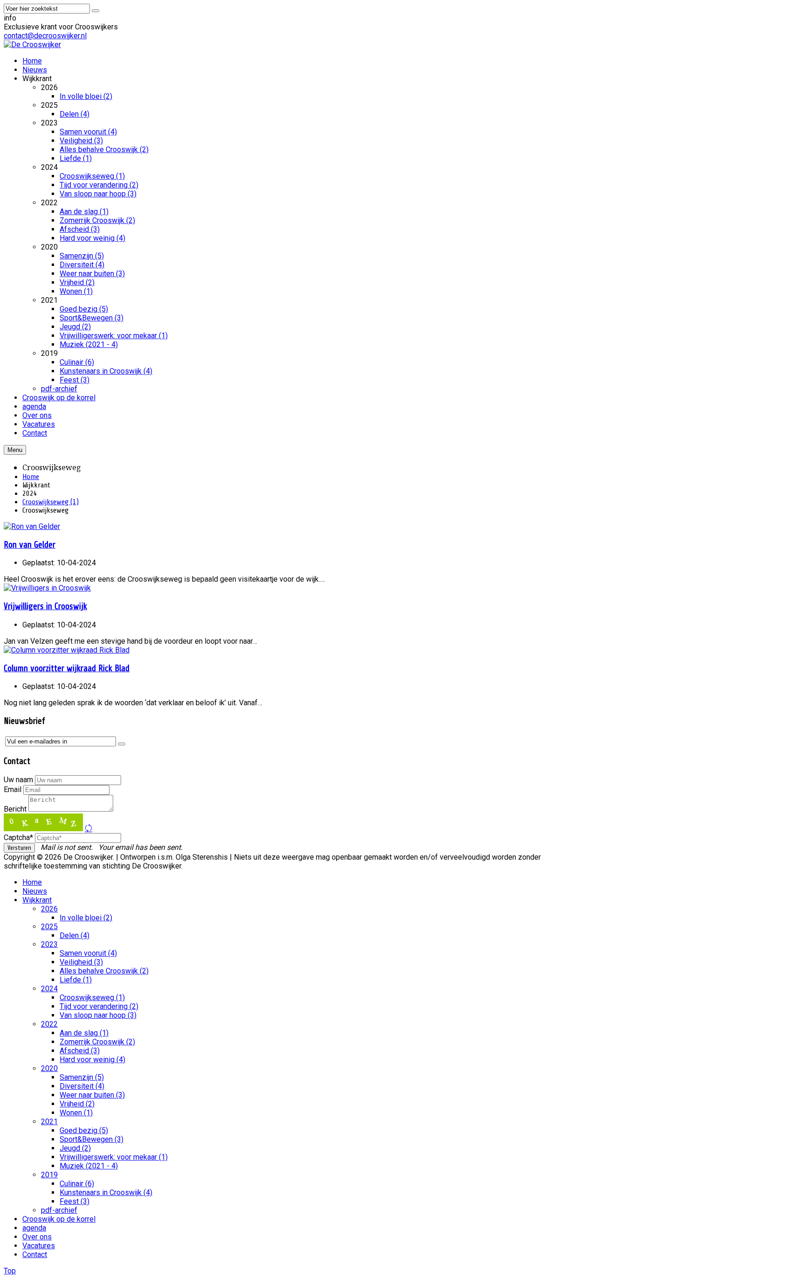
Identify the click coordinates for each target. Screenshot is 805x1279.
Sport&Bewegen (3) (91, 1139)
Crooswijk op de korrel (59, 1219)
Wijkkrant (37, 900)
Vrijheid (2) (77, 1103)
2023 (49, 944)
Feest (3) (74, 1201)
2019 (49, 1174)
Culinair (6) (77, 1183)
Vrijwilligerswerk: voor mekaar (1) (114, 1157)
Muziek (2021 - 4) (89, 1165)
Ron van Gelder (29, 545)
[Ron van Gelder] (32, 526)
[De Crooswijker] (32, 44)
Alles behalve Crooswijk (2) (104, 970)
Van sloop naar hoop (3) (98, 1015)
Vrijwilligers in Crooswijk (45, 606)
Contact (34, 1254)
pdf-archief (59, 1210)
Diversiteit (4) (82, 1086)
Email (12, 789)
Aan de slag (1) (84, 1033)
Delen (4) (74, 935)
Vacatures (38, 1245)
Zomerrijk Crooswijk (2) (97, 1041)
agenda (34, 1227)
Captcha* (18, 837)
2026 (49, 908)
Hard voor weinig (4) (92, 1059)
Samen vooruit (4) (88, 953)
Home (30, 477)
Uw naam (18, 779)
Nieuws (34, 891)
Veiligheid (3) (81, 962)
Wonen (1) (76, 1112)
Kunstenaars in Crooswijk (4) (106, 1192)
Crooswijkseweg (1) (50, 502)
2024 (49, 988)
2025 (49, 926)
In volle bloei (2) (86, 917)
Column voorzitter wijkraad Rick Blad (67, 668)
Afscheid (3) (80, 1050)
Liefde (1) (76, 979)
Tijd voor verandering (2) (99, 1006)
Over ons (37, 1236)
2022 (49, 1024)
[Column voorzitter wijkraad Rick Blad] (67, 650)
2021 (49, 1121)
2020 (49, 1068)
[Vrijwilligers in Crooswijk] (47, 588)
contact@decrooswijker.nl (45, 35)
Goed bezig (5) (84, 1130)
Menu (14, 449)
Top (10, 1270)
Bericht (15, 809)
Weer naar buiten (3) (92, 1095)
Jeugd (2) (75, 1148)
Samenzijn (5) (82, 1077)
